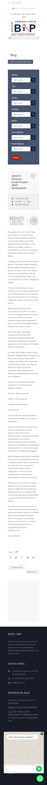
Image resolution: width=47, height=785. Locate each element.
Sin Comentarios (22, 205)
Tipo (13, 86)
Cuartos (15, 109)
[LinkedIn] (33, 557)
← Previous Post (16, 567)
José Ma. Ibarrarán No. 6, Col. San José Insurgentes (25, 672)
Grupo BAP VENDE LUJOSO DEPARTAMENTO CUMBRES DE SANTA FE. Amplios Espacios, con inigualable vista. (23, 716)
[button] (41, 733)
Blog (28, 202)
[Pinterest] (28, 557)
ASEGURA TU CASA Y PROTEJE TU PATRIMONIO (22, 701)
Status (14, 98)
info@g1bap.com (18, 683)
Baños (14, 121)
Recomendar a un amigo (25, 8)
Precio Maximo (18, 144)
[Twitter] (16, 557)
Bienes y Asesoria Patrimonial (20, 62)
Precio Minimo (17, 132)
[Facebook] (10, 557)
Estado (15, 75)
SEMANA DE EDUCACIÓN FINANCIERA (22, 708)
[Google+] (22, 557)
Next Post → (32, 572)
